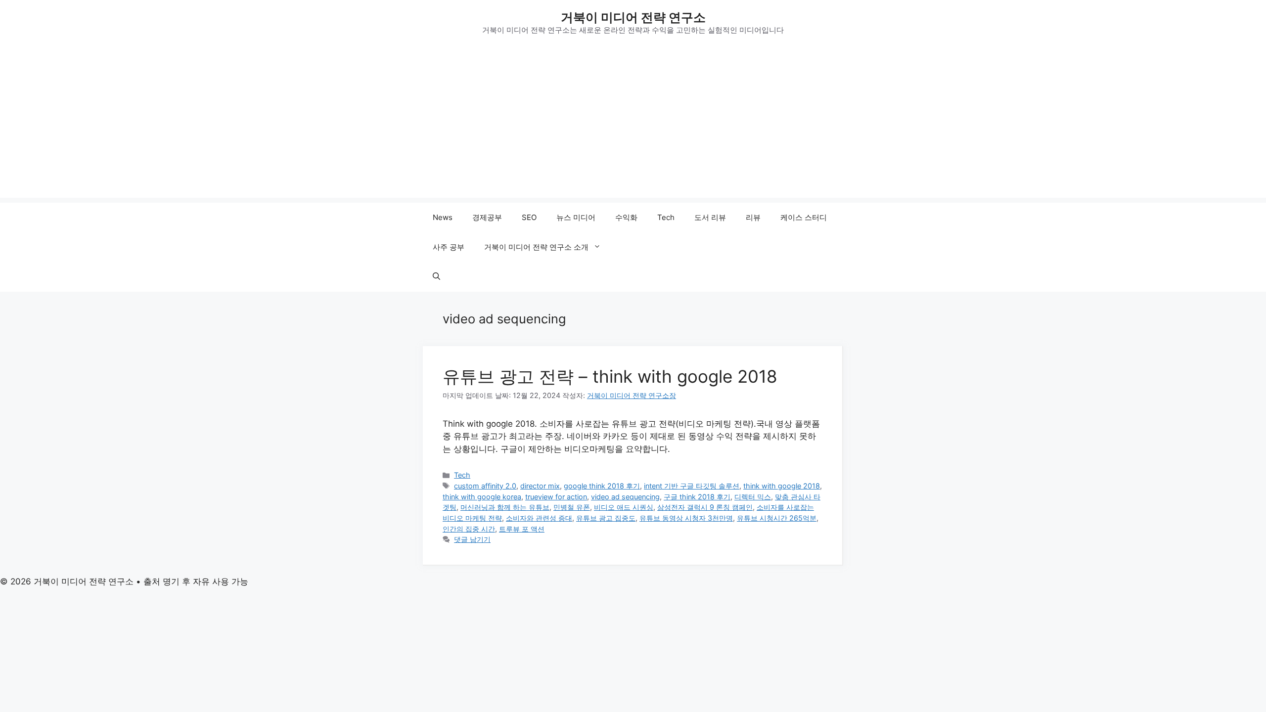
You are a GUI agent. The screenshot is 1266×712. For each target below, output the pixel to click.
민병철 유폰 (571, 507)
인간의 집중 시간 (469, 529)
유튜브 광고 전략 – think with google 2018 (610, 376)
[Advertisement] (633, 128)
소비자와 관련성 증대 (539, 518)
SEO (529, 217)
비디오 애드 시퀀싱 (623, 507)
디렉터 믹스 (752, 496)
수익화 (626, 217)
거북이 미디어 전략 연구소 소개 (536, 247)
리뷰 (753, 217)
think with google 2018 (781, 486)
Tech (666, 217)
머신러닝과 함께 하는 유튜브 (504, 507)
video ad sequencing (625, 496)
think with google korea (482, 496)
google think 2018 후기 (602, 486)
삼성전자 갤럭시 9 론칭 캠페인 (705, 507)
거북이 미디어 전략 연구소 (633, 17)
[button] (436, 277)
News (442, 217)
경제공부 (487, 217)
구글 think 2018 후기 (697, 496)
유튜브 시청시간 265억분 (776, 518)
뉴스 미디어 (575, 217)
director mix (540, 486)
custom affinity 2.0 (485, 486)
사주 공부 (448, 247)
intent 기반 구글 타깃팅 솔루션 (691, 486)
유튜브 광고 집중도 (605, 518)
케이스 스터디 (803, 217)
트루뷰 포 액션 (521, 529)
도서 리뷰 (710, 217)
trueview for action (556, 496)
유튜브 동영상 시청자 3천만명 (686, 518)
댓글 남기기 (472, 539)
